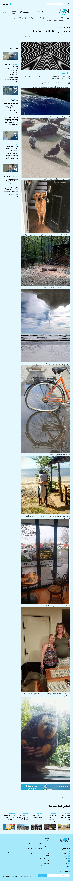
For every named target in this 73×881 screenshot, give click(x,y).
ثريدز (66, 863)
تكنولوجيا (25, 17)
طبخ (26, 858)
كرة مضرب (36, 853)
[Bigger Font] (63, 73)
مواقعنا (39, 11)
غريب (68, 798)
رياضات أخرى (9, 853)
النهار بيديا (49, 20)
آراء (35, 848)
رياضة (31, 17)
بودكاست (26, 12)
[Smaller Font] (68, 73)
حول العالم (14, 858)
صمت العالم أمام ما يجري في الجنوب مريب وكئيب (23, 817)
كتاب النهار (67, 813)
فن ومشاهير (39, 858)
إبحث (66, 4)
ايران (55, 17)
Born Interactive (6, 876)
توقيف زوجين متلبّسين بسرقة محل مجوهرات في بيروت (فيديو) (11, 148)
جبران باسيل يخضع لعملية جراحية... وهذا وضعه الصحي (12, 181)
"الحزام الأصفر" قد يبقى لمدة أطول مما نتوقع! (9, 817)
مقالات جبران (26, 848)
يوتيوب (66, 856)
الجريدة (5, 4)
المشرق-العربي (14, 64)
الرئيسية (60, 17)
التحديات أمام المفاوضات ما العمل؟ (65, 817)
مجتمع (36, 843)
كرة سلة (42, 853)
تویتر (67, 851)
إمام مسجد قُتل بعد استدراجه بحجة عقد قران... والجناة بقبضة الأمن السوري (12, 71)
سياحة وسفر (21, 858)
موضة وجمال (32, 858)
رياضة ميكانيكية (28, 853)
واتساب (66, 866)
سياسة (40, 843)
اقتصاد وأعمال (44, 17)
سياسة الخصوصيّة (45, 866)
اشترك (5, 12)
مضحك (64, 798)
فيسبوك (66, 853)
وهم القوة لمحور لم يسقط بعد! (37, 816)
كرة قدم (47, 853)
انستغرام (66, 858)
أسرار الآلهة (30, 843)
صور (60, 798)
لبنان (51, 17)
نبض (67, 861)
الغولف (15, 853)
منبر (32, 848)
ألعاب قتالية (21, 853)
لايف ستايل (17, 17)
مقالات (36, 17)
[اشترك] (45, 787)
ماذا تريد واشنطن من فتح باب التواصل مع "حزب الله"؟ (51, 818)
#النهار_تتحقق (58, 20)
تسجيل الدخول (14, 12)
